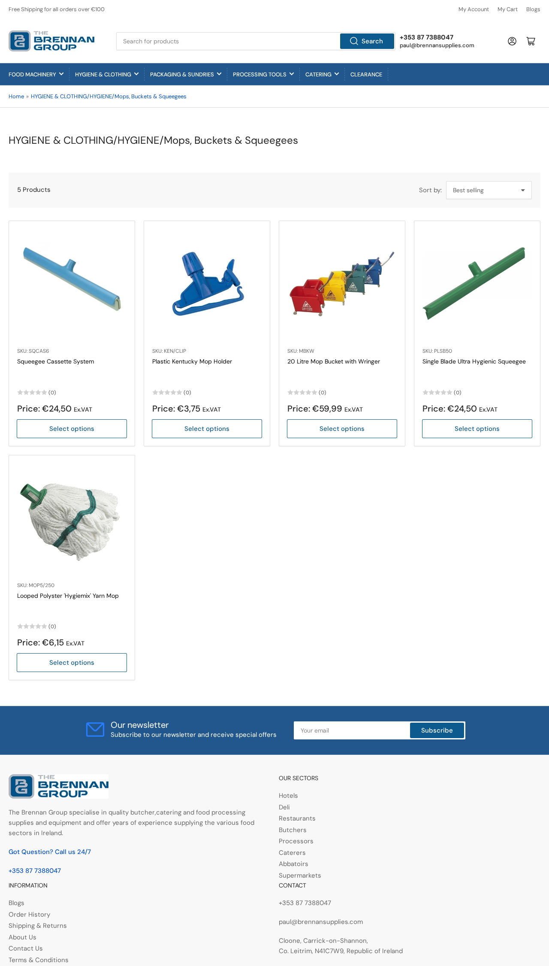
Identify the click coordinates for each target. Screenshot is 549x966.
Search (372, 41)
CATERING (318, 74)
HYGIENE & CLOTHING (103, 74)
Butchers (293, 830)
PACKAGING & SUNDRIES (182, 74)
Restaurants (297, 818)
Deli (284, 807)
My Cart (508, 9)
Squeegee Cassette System (55, 361)
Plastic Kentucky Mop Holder (192, 361)
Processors (296, 841)
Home (16, 96)
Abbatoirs (293, 864)
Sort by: (430, 190)
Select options (71, 428)
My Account (474, 9)
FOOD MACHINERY (32, 74)
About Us (22, 937)
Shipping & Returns (38, 925)
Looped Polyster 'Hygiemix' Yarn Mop (68, 596)
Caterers (292, 852)
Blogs (533, 9)
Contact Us (26, 948)
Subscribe (437, 730)
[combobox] (256, 41)
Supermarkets (300, 875)
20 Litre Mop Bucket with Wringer (333, 361)
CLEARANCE (366, 74)
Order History (29, 914)
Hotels (288, 795)
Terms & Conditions (39, 960)
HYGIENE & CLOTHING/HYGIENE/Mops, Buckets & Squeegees (109, 96)
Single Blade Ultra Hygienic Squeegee (474, 361)
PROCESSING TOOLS (260, 74)
